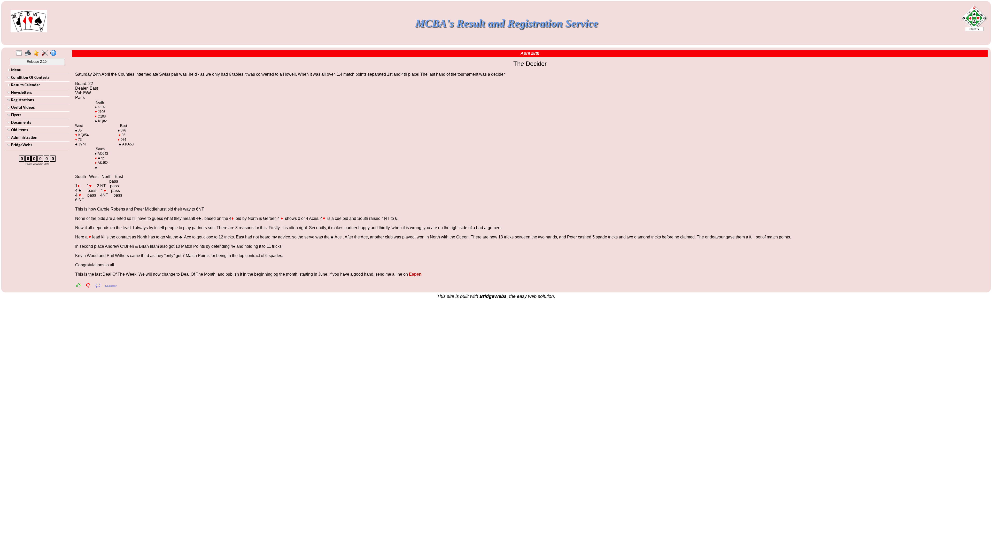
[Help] (54, 53)
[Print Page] (29, 53)
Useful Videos (22, 108)
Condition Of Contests (29, 78)
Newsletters (21, 93)
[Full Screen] (20, 53)
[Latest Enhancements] (37, 53)
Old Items (19, 130)
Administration (23, 138)
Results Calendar (25, 85)
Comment (111, 285)
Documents (20, 123)
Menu (15, 70)
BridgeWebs (21, 145)
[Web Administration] (46, 53)
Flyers (15, 115)
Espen (415, 274)
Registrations (22, 100)
